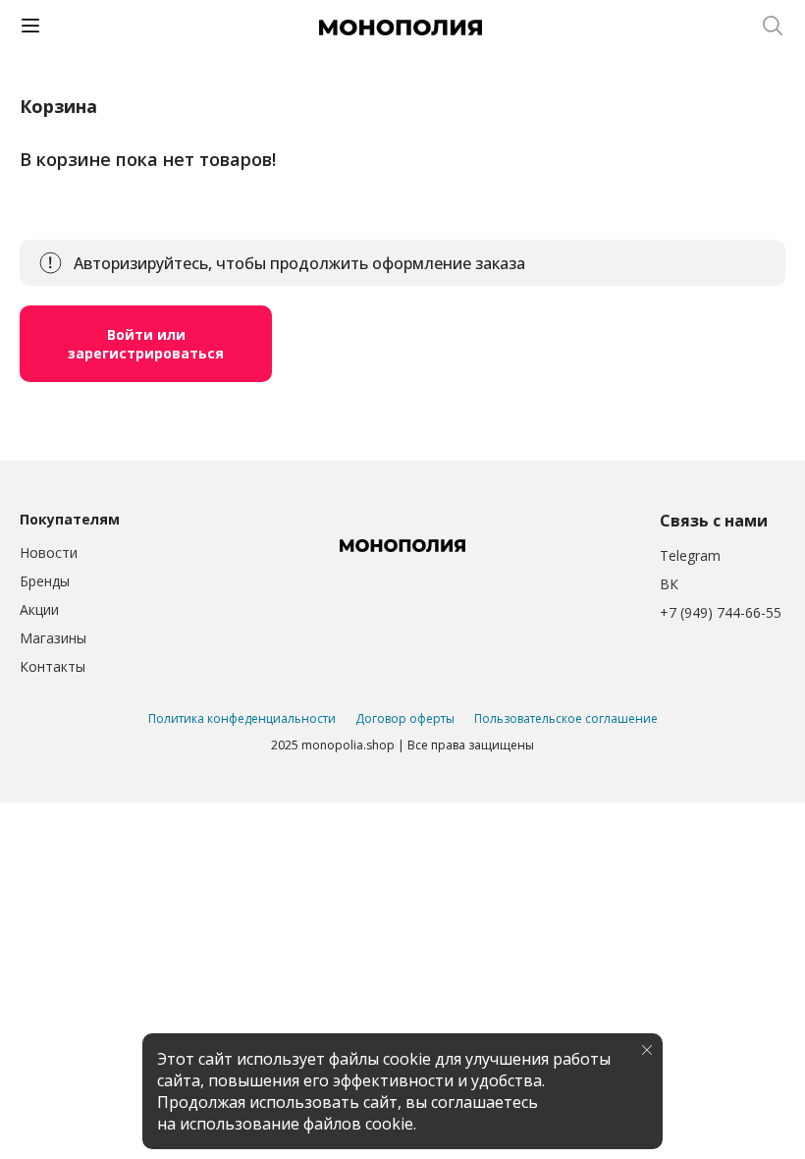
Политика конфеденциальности (242, 718)
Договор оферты (405, 718)
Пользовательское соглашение (566, 718)
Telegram (690, 555)
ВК (669, 584)
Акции (39, 609)
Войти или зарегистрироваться (146, 343)
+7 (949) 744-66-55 (720, 612)
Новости (49, 552)
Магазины (53, 638)
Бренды (45, 581)
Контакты (52, 666)
